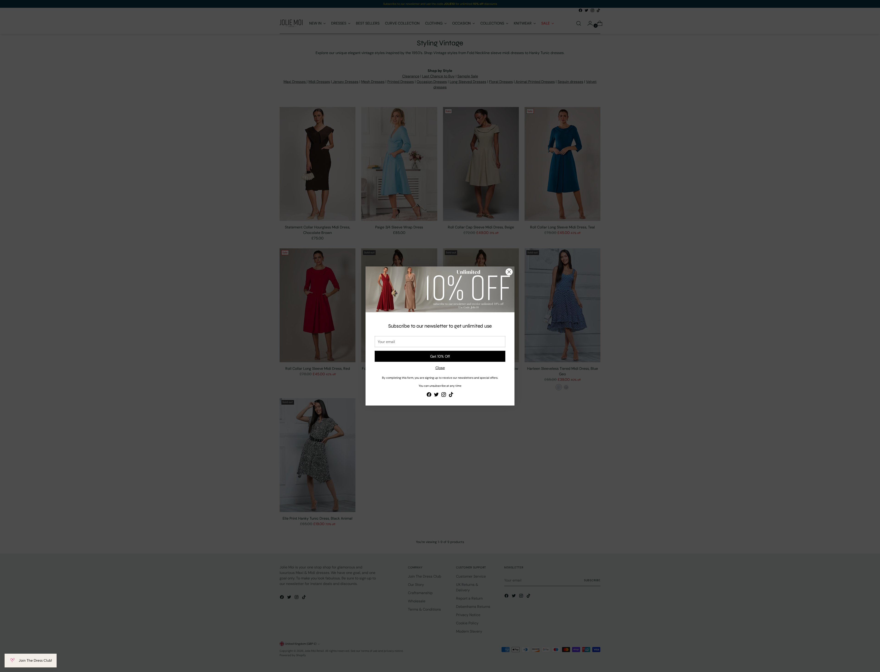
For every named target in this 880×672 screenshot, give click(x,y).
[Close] (509, 271)
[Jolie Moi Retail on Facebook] (429, 395)
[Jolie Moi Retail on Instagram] (443, 395)
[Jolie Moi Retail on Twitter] (436, 395)
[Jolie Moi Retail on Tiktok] (451, 395)
